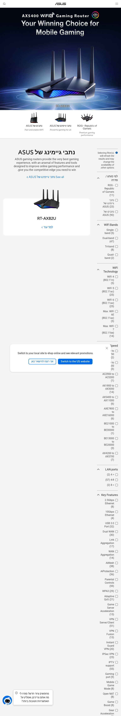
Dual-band (112, 237)
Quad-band (112, 253)
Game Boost (111, 701)
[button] (116, 3)
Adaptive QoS (110, 595)
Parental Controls (113, 580)
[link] (60, 4)
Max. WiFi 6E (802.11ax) (110, 312)
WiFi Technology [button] (110, 269)
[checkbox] (108, 190)
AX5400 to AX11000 (112, 397)
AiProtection (111, 570)
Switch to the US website (75, 361)
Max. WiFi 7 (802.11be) (111, 326)
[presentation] (116, 152)
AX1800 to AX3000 (112, 386)
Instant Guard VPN (110, 643)
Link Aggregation (111, 540)
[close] (107, 348)
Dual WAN (112, 530)
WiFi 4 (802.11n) (112, 277)
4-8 (116, 478)
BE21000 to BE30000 (111, 424)
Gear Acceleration (111, 710)
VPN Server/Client (111, 619)
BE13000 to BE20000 (111, 439)
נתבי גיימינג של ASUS (110, 200)
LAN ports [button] (111, 469)
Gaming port (111, 673)
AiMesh (113, 562)
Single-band (111, 229)
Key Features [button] (109, 495)
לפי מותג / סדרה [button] (112, 178)
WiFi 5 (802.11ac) (112, 288)
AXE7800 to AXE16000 (111, 409)
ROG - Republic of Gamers (109, 185)
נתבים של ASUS (109, 210)
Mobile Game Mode (110, 682)
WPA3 (114, 590)
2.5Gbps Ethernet (113, 500)
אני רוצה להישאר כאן (42, 361)
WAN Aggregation (111, 552)
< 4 (116, 473)
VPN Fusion (111, 630)
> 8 (116, 484)
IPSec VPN (112, 653)
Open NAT (112, 692)
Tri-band (113, 245)
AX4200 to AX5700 (112, 453)
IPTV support (110, 661)
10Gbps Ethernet (113, 512)
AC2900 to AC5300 (112, 374)
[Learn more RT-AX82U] (60, 109)
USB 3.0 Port (111, 522)
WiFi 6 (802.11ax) (112, 300)
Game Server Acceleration (111, 605)
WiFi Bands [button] (111, 224)
